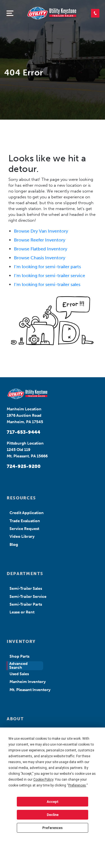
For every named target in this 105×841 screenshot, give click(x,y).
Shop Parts (19, 656)
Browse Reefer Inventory (39, 240)
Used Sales (19, 674)
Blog (14, 544)
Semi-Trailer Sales (26, 588)
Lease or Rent (22, 612)
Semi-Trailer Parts (26, 604)
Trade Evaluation (25, 521)
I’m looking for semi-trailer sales (47, 284)
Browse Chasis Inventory (39, 257)
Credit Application (27, 512)
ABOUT (15, 719)
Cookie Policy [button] (43, 779)
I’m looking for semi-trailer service (49, 275)
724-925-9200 (24, 466)
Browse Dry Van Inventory (41, 231)
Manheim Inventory (28, 681)
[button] (95, 13)
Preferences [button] (77, 785)
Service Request (24, 528)
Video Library (22, 536)
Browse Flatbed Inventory (40, 248)
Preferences (52, 828)
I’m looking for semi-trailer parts (47, 266)
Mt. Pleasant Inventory (30, 689)
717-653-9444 (23, 432)
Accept (53, 802)
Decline (53, 815)
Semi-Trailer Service (28, 596)
